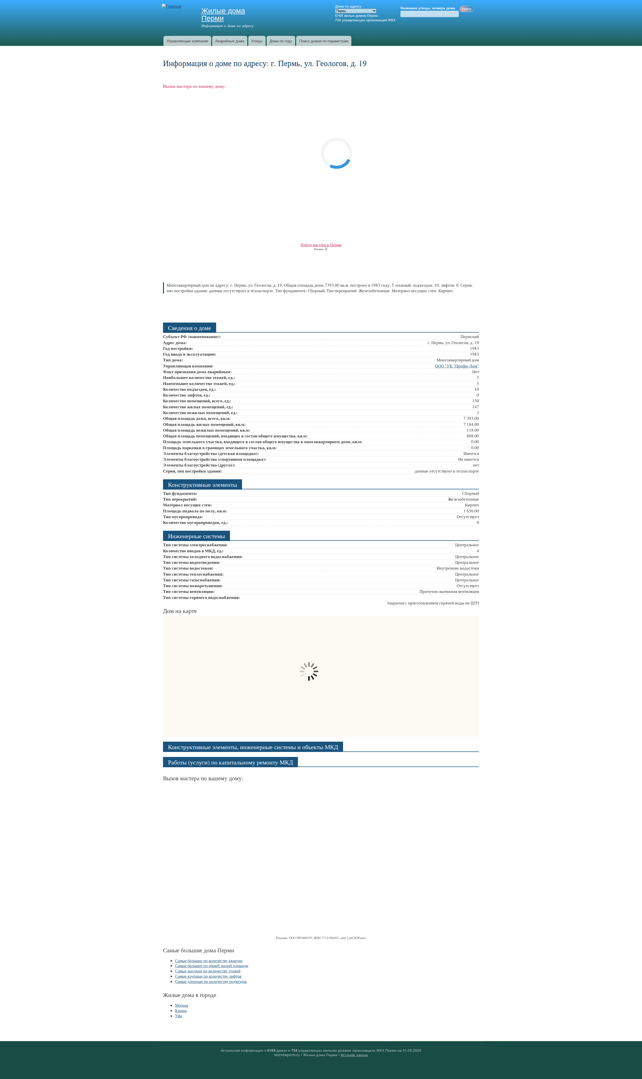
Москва (181, 1005)
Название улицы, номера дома (427, 8)
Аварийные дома (229, 40)
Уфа (178, 1015)
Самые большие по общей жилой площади (211, 965)
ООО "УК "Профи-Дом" (457, 366)
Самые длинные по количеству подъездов (211, 981)
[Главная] (172, 6)
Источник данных (354, 1054)
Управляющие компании (187, 40)
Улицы (257, 40)
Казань (181, 1010)
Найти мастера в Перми (321, 244)
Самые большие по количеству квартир (209, 960)
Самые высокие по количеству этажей (207, 970)
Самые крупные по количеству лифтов (208, 976)
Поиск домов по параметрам (323, 40)
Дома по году (281, 40)
